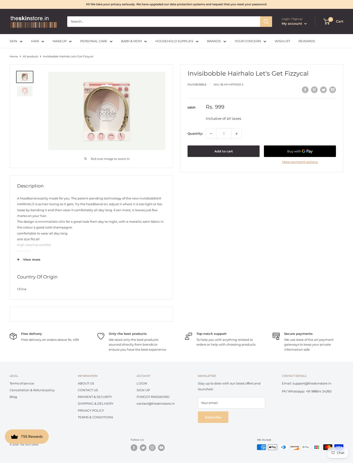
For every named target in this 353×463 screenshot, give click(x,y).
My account (292, 23)
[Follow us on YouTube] (161, 447)
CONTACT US (88, 390)
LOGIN (142, 383)
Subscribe (213, 417)
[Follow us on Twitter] (143, 447)
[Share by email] (332, 89)
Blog (13, 397)
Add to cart (223, 151)
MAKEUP (60, 41)
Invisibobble (197, 84)
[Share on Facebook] (305, 89)
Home (14, 56)
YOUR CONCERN (248, 41)
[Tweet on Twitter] (323, 89)
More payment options (300, 162)
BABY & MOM (131, 41)
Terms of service (22, 383)
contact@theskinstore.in (156, 403)
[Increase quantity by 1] (236, 134)
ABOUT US (86, 383)
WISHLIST (282, 41)
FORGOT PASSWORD (153, 397)
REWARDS (306, 41)
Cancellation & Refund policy (32, 390)
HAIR (35, 41)
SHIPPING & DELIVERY (95, 403)
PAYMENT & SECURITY (95, 397)
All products (30, 56)
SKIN (13, 41)
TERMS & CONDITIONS (95, 417)
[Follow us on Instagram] (152, 447)
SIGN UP (143, 390)
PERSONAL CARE (93, 41)
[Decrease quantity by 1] (211, 134)
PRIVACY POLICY (91, 410)
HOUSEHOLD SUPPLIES (174, 41)
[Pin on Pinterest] (314, 89)
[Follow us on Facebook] (134, 447)
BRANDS (214, 41)
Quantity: (195, 134)
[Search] (266, 21)
